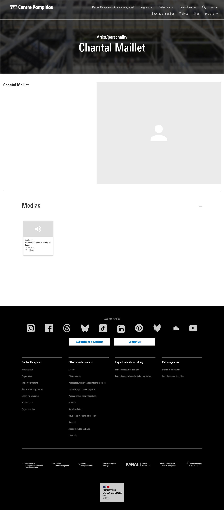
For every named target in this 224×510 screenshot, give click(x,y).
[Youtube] (193, 329)
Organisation (27, 376)
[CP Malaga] (112, 467)
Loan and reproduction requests (82, 389)
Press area (73, 435)
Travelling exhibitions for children (82, 415)
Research (72, 422)
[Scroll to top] (216, 502)
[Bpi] (34, 467)
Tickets (183, 13)
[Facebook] (49, 329)
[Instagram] (31, 329)
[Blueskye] (85, 329)
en (213, 7)
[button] (112, 206)
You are (210, 13)
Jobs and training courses (32, 389)
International (27, 402)
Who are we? (27, 369)
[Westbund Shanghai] (170, 467)
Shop (197, 13)
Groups (71, 369)
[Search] (204, 7)
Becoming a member (30, 396)
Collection (165, 7)
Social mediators (75, 409)
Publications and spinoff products (82, 396)
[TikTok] (103, 329)
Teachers (72, 402)
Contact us (135, 341)
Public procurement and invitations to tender (87, 382)
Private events (75, 376)
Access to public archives (79, 429)
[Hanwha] (193, 467)
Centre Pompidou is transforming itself (114, 7)
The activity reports (30, 382)
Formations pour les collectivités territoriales (133, 376)
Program (145, 7)
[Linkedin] (121, 329)
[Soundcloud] (175, 329)
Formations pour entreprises (127, 369)
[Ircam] (63, 467)
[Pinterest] (139, 329)
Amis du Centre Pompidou (173, 376)
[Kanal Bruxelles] (140, 467)
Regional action (28, 409)
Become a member (164, 13)
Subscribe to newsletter (89, 341)
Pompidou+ (186, 7)
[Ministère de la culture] (112, 492)
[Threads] (67, 329)
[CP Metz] (88, 467)
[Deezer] (157, 329)
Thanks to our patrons (171, 369)
